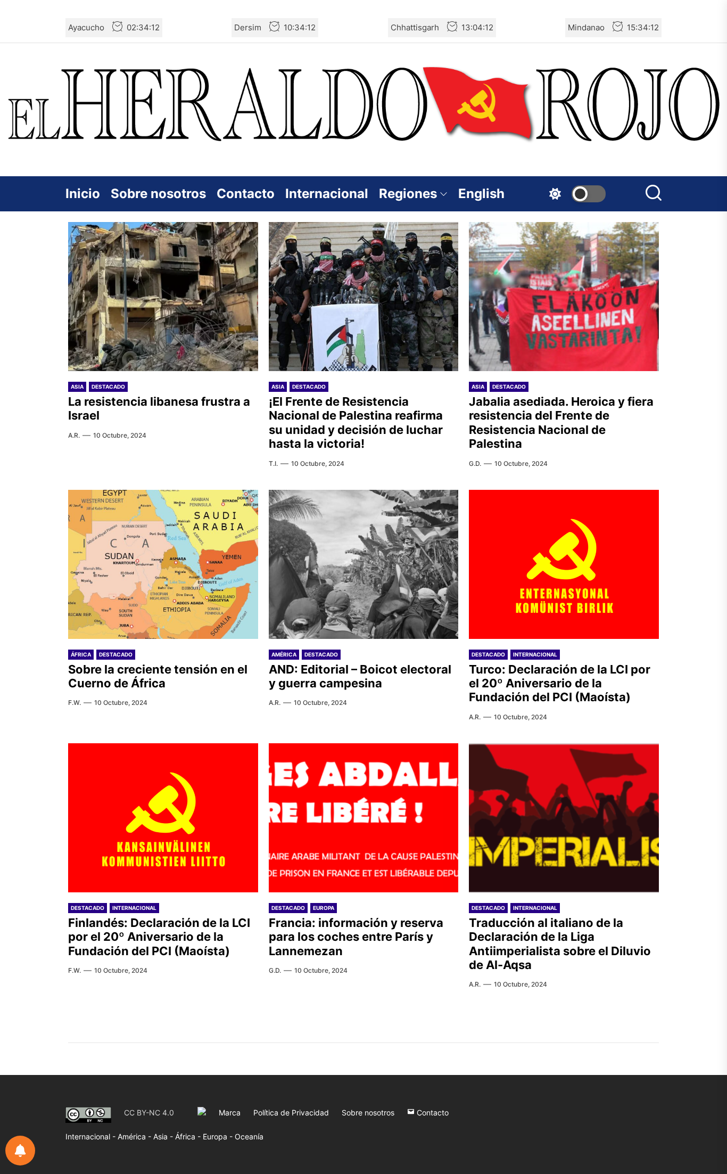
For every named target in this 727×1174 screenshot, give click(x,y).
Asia (77, 386)
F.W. (74, 703)
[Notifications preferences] (20, 1150)
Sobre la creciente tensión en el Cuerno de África (157, 676)
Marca (230, 1112)
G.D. (475, 463)
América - (135, 1136)
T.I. (273, 463)
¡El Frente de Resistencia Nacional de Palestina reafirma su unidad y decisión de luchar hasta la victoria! (356, 422)
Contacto (246, 193)
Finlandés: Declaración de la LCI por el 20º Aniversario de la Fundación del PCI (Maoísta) (159, 937)
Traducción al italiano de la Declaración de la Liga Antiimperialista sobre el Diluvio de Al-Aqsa (560, 944)
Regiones (408, 193)
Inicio (82, 193)
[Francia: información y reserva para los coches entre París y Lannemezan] (364, 817)
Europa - (219, 1136)
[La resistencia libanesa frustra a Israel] (163, 296)
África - (189, 1136)
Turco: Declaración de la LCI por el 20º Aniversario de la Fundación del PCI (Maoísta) (559, 683)
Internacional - (91, 1136)
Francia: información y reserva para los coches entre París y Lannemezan (356, 937)
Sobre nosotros (158, 193)
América (283, 654)
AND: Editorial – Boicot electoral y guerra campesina (360, 676)
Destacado (108, 386)
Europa (323, 908)
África (81, 654)
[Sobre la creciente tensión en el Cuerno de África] (163, 564)
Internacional (326, 193)
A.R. (74, 435)
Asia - (164, 1136)
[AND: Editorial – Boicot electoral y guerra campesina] (364, 564)
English (481, 193)
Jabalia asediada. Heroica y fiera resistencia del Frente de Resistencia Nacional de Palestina (561, 422)
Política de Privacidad (291, 1112)
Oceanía (249, 1136)
